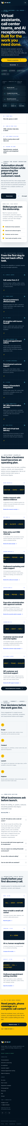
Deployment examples (6, 1085)
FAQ (2, 1093)
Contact (3, 1096)
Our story (3, 1080)
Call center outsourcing (6, 1062)
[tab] (8, 196)
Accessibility (19, 1123)
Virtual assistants (5, 1060)
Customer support (5, 1068)
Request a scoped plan (14, 60)
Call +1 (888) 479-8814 (6, 1028)
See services (14, 65)
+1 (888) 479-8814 (5, 1104)
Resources (3, 1090)
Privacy (2, 1123)
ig (9, 1112)
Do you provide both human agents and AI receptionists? (12, 843)
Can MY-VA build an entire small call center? (11, 819)
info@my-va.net (4, 1102)
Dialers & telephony (5, 1073)
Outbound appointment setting (8, 1070)
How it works (4, 1082)
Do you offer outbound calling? (9, 856)
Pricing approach (5, 1088)
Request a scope (14, 1024)
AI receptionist (4, 1065)
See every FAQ (4, 812)
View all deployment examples (14, 688)
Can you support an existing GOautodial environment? (12, 849)
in (2, 1112)
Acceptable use (12, 1123)
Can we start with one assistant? (10, 862)
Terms (6, 1123)
